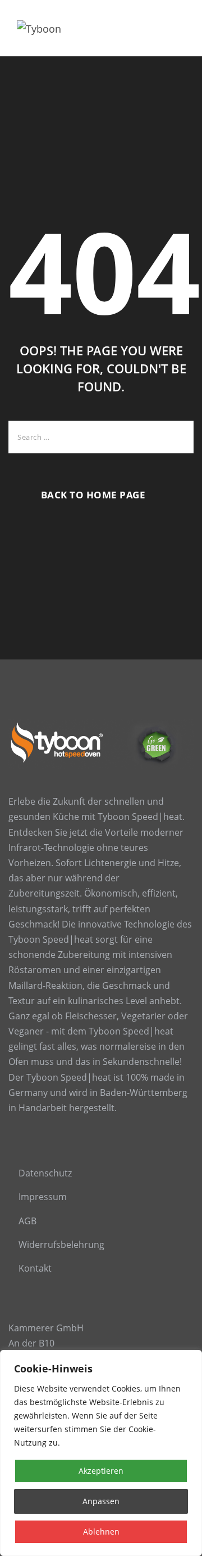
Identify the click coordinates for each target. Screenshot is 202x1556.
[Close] (190, 1359)
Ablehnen (101, 1531)
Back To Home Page (93, 494)
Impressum (43, 1197)
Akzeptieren (101, 1470)
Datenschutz (45, 1173)
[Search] (177, 437)
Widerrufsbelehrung (61, 1244)
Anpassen (101, 1501)
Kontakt (35, 1268)
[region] (101, 1453)
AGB (27, 1221)
